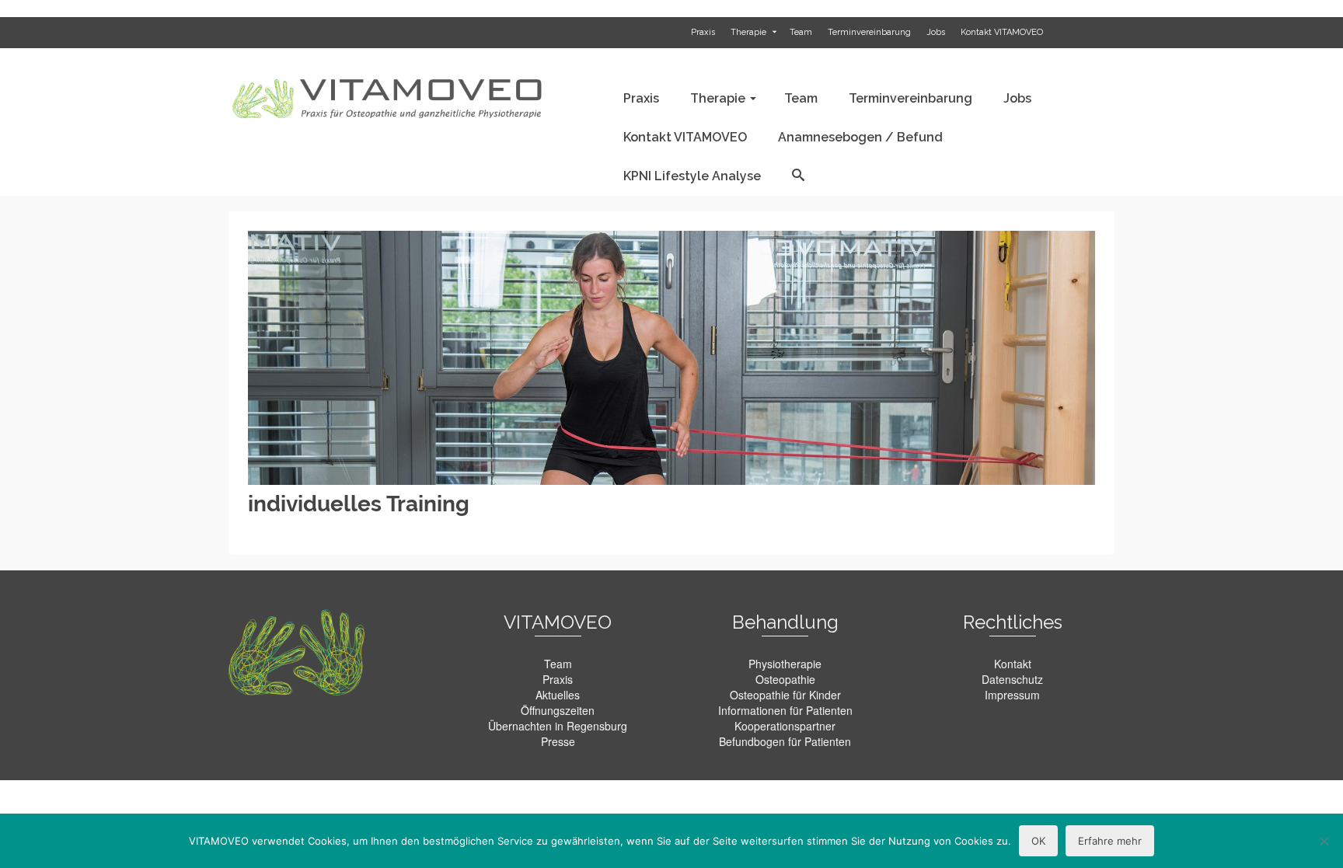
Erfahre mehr (1110, 841)
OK (1038, 841)
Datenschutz (1012, 679)
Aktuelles (557, 694)
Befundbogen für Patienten (785, 741)
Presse (558, 741)
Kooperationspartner (784, 726)
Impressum (1012, 694)
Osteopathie (785, 679)
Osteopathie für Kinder (785, 694)
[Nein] (1323, 841)
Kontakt (1012, 663)
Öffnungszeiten (558, 710)
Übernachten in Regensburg (557, 726)
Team (558, 663)
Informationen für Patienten (785, 710)
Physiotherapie (784, 663)
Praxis (557, 679)
